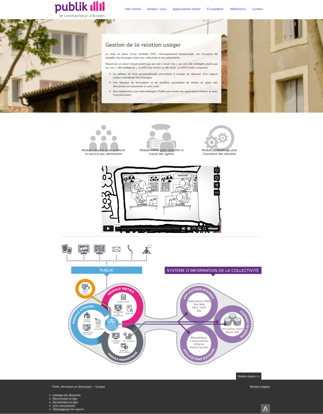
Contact (257, 9)
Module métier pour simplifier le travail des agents (162, 152)
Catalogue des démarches (67, 395)
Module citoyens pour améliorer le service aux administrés (104, 152)
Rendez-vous (156, 9)
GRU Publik (133, 9)
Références (238, 9)
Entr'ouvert (85, 386)
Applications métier (187, 9)
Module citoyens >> (248, 376)
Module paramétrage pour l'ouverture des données (219, 152)
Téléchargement (61, 409)
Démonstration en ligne (65, 398)
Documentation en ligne (65, 402)
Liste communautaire (64, 405)
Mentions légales (260, 386)
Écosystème (215, 9)
